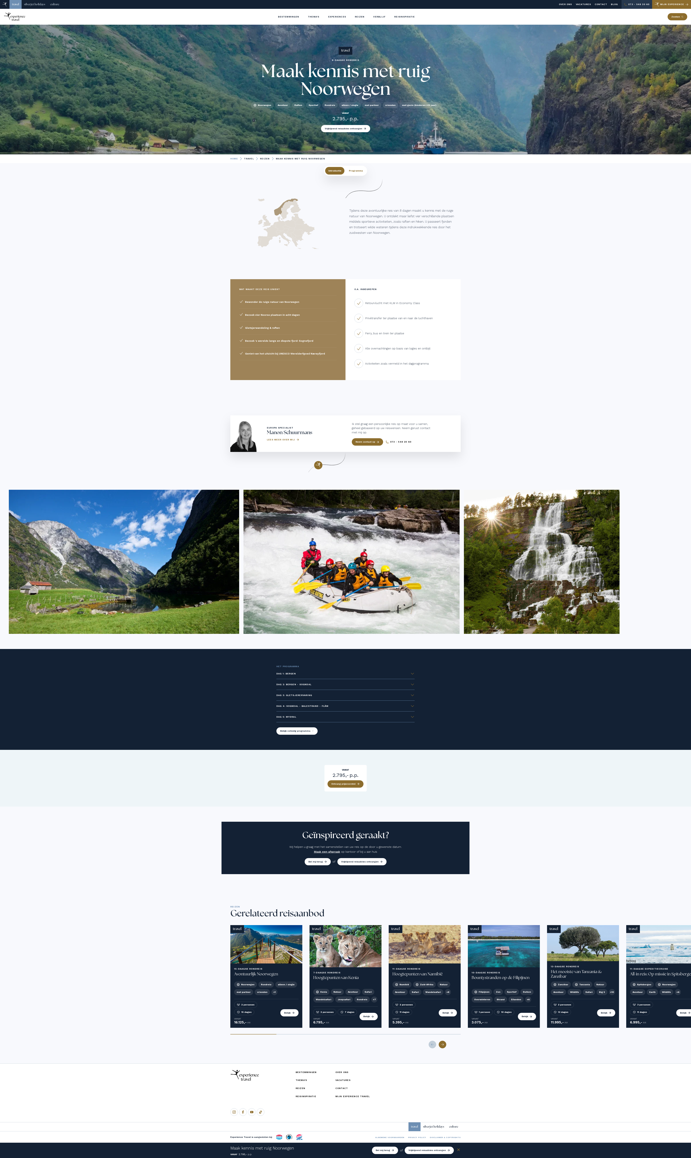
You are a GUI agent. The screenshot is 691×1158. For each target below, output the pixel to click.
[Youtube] (252, 1112)
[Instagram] (234, 1112)
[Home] (5, 4)
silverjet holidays (34, 4)
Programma (356, 170)
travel (15, 4)
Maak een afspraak (327, 851)
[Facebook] (243, 1112)
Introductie (334, 170)
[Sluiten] (458, 1150)
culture (54, 4)
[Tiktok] (260, 1112)
